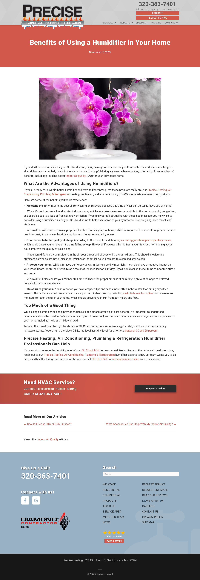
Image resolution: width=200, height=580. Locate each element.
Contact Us (150, 511)
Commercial (111, 495)
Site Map (148, 522)
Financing (155, 22)
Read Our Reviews (154, 495)
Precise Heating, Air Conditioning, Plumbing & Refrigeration (79, 354)
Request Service (157, 17)
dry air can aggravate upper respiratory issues (144, 240)
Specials (141, 22)
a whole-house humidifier (138, 293)
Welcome (109, 484)
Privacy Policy (152, 517)
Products (124, 22)
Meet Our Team (113, 517)
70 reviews (117, 536)
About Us (109, 506)
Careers (148, 506)
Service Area (112, 511)
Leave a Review (153, 500)
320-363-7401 (157, 4)
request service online (125, 359)
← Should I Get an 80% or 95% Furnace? (48, 424)
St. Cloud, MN (90, 350)
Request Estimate (155, 489)
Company (170, 22)
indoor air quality (76, 175)
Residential (111, 489)
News (106, 522)
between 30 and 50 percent (141, 330)
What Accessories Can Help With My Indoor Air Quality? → (141, 424)
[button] (115, 23)
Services (108, 22)
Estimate (157, 13)
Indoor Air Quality (48, 439)
